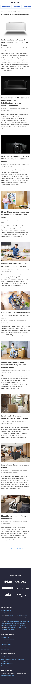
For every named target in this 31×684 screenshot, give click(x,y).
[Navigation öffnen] (2, 2)
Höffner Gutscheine (20, 625)
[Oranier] (23, 590)
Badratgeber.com (5, 649)
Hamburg (13, 615)
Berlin (9, 615)
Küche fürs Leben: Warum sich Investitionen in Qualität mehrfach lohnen (14, 42)
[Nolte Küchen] (8, 596)
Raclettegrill (4, 629)
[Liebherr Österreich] (8, 590)
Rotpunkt (9, 423)
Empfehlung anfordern (6, 612)
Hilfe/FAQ (3, 646)
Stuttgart (3, 619)
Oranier (3, 222)
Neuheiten (9, 50)
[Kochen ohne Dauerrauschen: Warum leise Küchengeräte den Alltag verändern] (15, 359)
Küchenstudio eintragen (7, 663)
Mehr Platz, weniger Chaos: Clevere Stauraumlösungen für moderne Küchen (15, 158)
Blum (2, 472)
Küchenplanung (8, 472)
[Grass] (21, 583)
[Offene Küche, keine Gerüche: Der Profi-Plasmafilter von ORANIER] (15, 260)
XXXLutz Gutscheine (20, 621)
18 (17, 548)
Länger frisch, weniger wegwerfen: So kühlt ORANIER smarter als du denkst (15, 214)
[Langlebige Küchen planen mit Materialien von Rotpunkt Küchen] (15, 413)
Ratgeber (15, 472)
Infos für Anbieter (5, 656)
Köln (24, 617)
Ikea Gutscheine (11, 621)
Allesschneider (11, 629)
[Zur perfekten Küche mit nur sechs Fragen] (15, 462)
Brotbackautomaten (21, 627)
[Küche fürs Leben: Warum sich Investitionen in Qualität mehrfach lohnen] (15, 36)
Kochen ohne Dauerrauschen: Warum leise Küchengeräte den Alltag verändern (13, 364)
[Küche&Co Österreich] (20, 596)
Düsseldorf (15, 617)
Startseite (3, 11)
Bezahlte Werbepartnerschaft (17, 47)
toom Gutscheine (11, 623)
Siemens (12, 619)
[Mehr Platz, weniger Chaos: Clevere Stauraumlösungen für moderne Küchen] (15, 153)
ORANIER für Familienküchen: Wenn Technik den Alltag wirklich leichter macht (15, 315)
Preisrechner (16, 6)
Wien (10, 617)
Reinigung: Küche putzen (7, 639)
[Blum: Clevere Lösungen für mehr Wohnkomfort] (15, 513)
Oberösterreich (5, 617)
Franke (8, 619)
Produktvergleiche (10, 627)
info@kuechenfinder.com (7, 675)
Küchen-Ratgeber (5, 642)
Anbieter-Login (5, 665)
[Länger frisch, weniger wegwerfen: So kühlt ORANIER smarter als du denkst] (15, 209)
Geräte (26, 220)
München (19, 615)
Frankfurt (20, 617)
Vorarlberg (24, 615)
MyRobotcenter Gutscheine (8, 625)
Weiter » (21, 548)
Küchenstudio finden (6, 610)
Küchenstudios (6, 6)
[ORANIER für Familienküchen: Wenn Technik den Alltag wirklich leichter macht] (15, 309)
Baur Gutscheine (20, 623)
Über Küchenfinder (6, 644)
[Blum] (8, 583)
